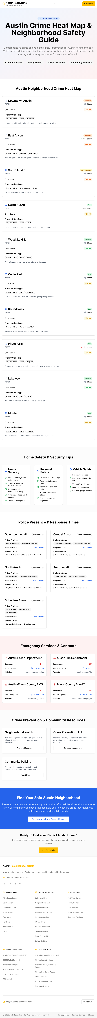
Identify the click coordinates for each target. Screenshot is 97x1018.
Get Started (88, 4)
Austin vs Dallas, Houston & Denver (45, 966)
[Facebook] (5, 883)
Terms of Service (78, 1015)
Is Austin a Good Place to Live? (47, 955)
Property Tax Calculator (44, 912)
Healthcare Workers (75, 917)
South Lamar (8, 903)
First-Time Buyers (74, 898)
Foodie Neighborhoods (44, 981)
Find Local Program (24, 748)
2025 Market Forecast (11, 960)
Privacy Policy (63, 1015)
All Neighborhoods (10, 898)
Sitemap (91, 1015)
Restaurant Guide (41, 977)
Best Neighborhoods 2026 (13, 969)
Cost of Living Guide (10, 974)
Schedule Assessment (73, 748)
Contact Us (87, 1002)
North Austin (7, 922)
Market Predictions (42, 927)
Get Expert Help (48, 850)
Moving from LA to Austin (45, 972)
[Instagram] (15, 883)
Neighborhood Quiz (42, 903)
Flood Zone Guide (42, 936)
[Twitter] (10, 883)
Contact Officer (24, 775)
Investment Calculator (43, 917)
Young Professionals (75, 912)
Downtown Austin (9, 908)
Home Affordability (42, 908)
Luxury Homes (73, 903)
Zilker (5, 931)
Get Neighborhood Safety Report (48, 819)
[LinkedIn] (20, 883)
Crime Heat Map (41, 931)
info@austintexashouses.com (19, 1001)
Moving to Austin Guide (44, 960)
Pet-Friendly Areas (42, 986)
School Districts (41, 941)
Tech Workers (73, 908)
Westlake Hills (8, 927)
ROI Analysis (40, 922)
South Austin (8, 912)
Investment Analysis (10, 965)
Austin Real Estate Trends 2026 (15, 955)
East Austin (7, 917)
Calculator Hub (41, 898)
